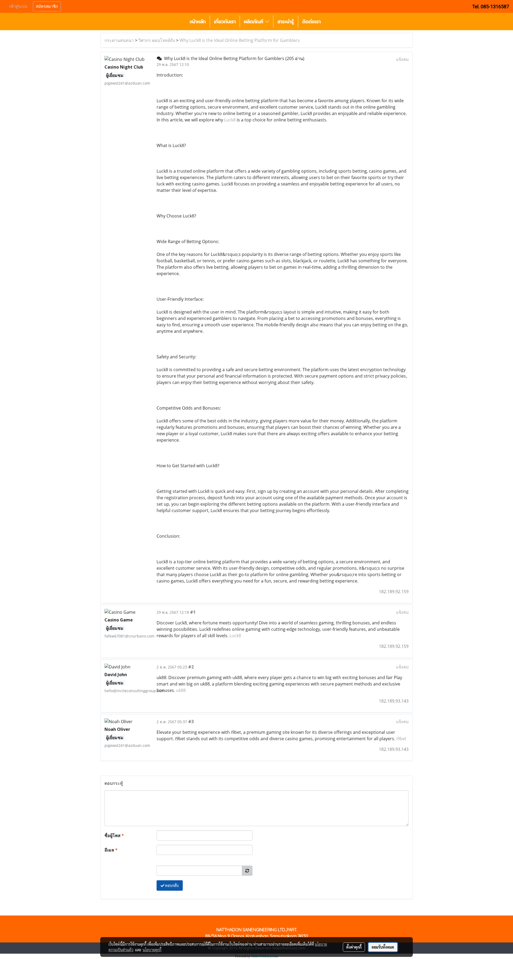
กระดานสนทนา (119, 40)
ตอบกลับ (171, 885)
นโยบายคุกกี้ (152, 949)
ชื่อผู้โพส (114, 835)
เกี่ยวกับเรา (225, 21)
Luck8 (230, 120)
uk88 (181, 690)
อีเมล (111, 850)
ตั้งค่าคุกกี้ (354, 947)
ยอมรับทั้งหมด (383, 947)
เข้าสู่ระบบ (18, 6)
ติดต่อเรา (311, 21)
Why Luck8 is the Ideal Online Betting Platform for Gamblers (240, 40)
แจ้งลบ (402, 59)
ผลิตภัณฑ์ (254, 21)
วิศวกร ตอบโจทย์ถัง (156, 40)
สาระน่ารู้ (285, 21)
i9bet (401, 739)
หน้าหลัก (198, 21)
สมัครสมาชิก (47, 6)
